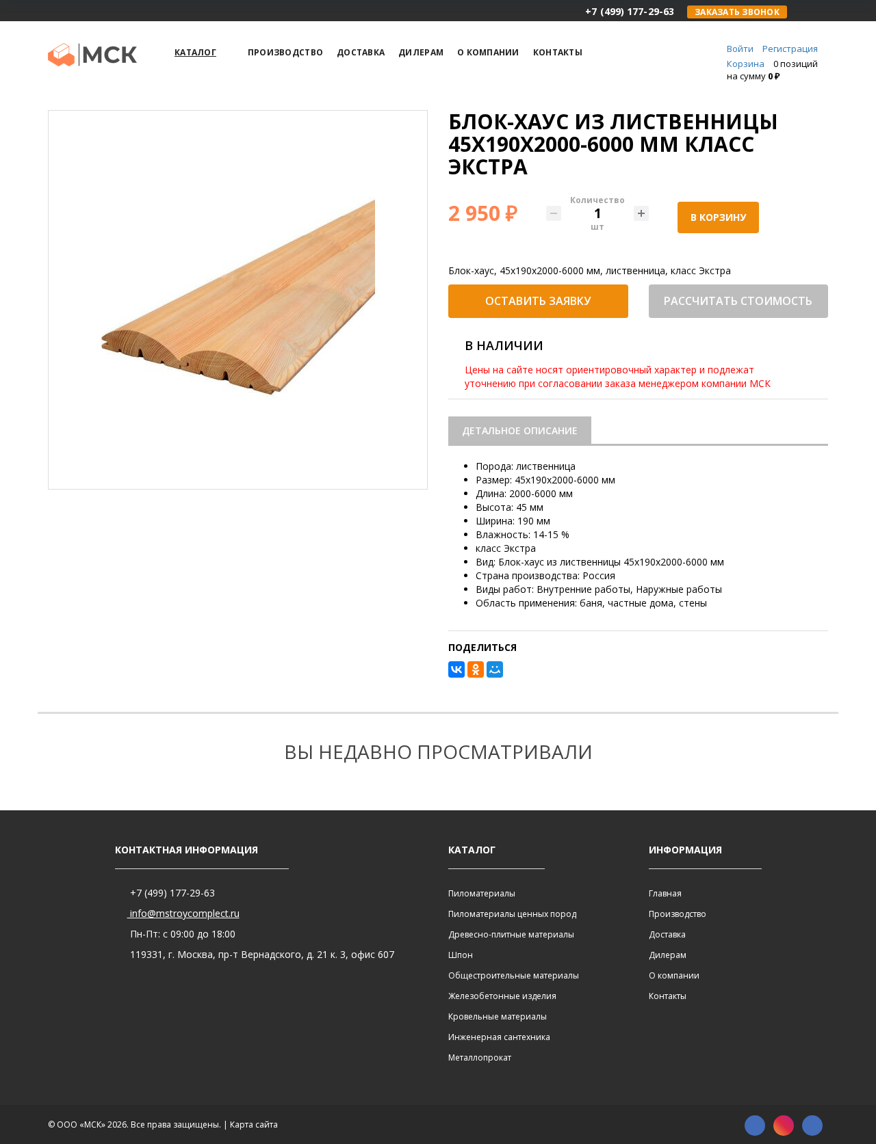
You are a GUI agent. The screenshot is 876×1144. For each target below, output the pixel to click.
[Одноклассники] (475, 669)
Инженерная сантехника (499, 1037)
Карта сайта (254, 1124)
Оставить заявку (538, 300)
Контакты (667, 996)
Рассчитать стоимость (738, 300)
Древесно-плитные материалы (511, 934)
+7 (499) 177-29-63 (171, 892)
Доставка (667, 934)
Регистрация (790, 48)
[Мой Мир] (495, 669)
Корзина (745, 63)
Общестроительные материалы (513, 975)
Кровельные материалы (497, 1016)
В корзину (718, 217)
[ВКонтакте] (456, 669)
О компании (674, 975)
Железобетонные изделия (502, 996)
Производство (677, 914)
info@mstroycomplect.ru (183, 913)
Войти (740, 48)
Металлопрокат (479, 1057)
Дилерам (667, 955)
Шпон (460, 955)
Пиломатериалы (481, 893)
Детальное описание (520, 430)
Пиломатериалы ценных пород (512, 914)
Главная (665, 893)
